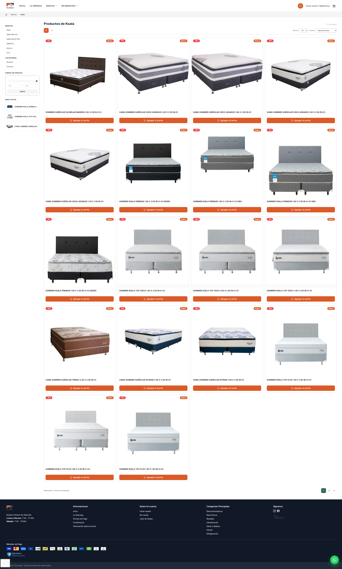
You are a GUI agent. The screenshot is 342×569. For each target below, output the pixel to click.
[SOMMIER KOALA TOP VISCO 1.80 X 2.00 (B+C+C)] (153, 252)
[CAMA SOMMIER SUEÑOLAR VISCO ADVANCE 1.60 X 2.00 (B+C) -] (301, 73)
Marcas (50, 6)
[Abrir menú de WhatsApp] (334, 559)
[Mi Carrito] (334, 5)
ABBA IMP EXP (12, 35)
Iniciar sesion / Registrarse (318, 6)
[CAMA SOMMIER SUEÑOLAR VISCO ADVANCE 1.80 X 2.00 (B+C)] (227, 73)
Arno (8, 53)
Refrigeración (212, 534)
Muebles (10, 62)
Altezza (9, 48)
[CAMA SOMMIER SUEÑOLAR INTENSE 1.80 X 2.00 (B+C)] (227, 341)
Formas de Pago (80, 519)
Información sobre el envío (84, 526)
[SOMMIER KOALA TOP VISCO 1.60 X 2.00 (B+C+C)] (227, 252)
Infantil (209, 530)
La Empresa (36, 6)
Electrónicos (212, 515)
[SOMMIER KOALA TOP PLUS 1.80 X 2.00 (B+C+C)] (79, 430)
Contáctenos (78, 522)
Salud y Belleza (213, 526)
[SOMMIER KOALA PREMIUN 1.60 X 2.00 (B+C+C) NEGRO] (153, 162)
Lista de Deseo (146, 519)
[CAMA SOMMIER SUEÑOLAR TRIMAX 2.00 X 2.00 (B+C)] (79, 341)
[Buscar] (300, 6)
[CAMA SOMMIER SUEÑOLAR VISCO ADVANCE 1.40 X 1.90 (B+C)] (79, 162)
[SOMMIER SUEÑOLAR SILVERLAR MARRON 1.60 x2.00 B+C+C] (79, 73)
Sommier (10, 67)
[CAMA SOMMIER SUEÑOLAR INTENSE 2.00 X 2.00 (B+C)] (153, 341)
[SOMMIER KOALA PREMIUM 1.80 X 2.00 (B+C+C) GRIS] (301, 162)
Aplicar (22, 91)
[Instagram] (274, 511)
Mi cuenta (144, 515)
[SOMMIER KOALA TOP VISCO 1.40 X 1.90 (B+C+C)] (301, 252)
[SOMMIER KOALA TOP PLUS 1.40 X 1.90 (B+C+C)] (153, 430)
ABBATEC (10, 44)
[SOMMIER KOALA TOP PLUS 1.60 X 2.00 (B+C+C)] (301, 341)
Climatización (212, 522)
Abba (8, 30)
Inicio (22, 6)
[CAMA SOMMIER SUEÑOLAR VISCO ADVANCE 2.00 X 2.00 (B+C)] (153, 73)
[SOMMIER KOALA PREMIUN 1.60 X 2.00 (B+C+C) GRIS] (227, 162)
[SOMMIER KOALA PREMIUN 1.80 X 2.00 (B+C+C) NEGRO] (79, 252)
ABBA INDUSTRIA (13, 39)
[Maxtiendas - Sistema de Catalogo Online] (278, 517)
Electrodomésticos (215, 511)
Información (68, 6)
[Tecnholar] (10, 6)
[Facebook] (278, 511)
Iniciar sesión (145, 511)
